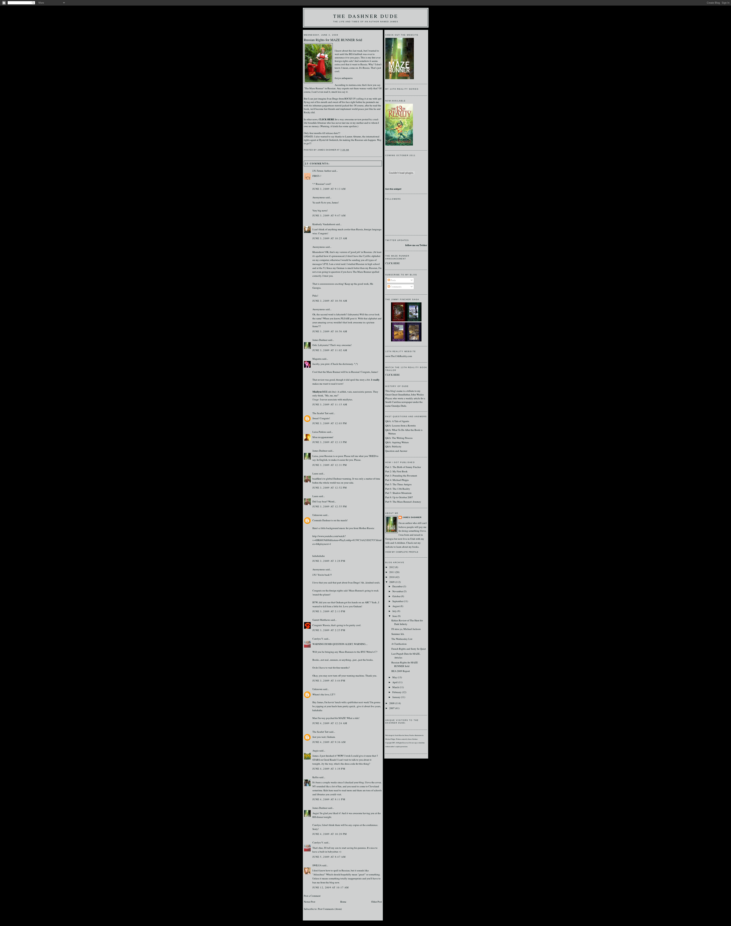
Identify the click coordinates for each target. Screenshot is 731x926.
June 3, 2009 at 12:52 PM (329, 487)
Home (343, 901)
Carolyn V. (317, 638)
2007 (392, 708)
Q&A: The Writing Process (399, 438)
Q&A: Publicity (393, 446)
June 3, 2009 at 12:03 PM (329, 423)
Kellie (315, 777)
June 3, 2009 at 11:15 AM (329, 404)
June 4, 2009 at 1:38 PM (328, 768)
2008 (392, 703)
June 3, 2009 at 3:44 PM (328, 680)
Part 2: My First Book (396, 471)
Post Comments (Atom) (330, 909)
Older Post (376, 901)
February (397, 692)
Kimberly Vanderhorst (323, 224)
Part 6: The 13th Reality (397, 488)
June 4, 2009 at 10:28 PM (329, 834)
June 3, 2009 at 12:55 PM (329, 506)
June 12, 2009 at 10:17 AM (330, 887)
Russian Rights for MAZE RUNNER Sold (333, 39)
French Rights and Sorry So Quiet (408, 648)
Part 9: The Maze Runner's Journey (403, 501)
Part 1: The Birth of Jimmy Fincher (403, 467)
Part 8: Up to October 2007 (399, 497)
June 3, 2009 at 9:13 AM (329, 188)
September (398, 601)
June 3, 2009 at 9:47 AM (329, 215)
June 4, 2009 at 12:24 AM (329, 723)
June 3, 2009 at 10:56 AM (329, 331)
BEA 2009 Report (400, 671)
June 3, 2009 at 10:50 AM (329, 300)
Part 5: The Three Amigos (398, 484)
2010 (392, 577)
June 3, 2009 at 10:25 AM (329, 238)
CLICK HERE (392, 263)
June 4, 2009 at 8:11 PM (328, 799)
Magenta (317, 358)
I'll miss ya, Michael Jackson (406, 629)
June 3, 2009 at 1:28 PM (328, 561)
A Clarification (399, 643)
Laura (315, 473)
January (396, 697)
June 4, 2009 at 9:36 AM (329, 742)
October (396, 596)
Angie (315, 750)
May (395, 677)
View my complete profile (401, 552)
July (394, 611)
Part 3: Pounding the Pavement (401, 475)
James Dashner (319, 340)
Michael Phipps (390, 739)
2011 (392, 572)
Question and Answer (396, 451)
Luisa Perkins (319, 432)
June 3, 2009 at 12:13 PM (329, 442)
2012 (392, 567)
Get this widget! (393, 189)
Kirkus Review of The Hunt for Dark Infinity (407, 622)
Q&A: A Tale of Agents (397, 421)
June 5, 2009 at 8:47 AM (329, 856)
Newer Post (309, 901)
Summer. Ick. (398, 634)
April (395, 682)
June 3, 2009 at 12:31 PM (329, 465)
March (396, 687)
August (396, 606)
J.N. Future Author (321, 170)
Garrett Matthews (321, 620)
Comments (395, 286)
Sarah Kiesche (399, 735)
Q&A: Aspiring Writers (397, 442)
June (395, 616)
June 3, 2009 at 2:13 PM (328, 611)
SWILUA (317, 865)
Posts (393, 280)
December (397, 586)
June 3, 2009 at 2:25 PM (328, 630)
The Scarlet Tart (320, 413)
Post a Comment (312, 895)
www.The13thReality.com (398, 356)
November (398, 591)
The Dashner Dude (365, 16)
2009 (392, 582)
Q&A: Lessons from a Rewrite (400, 425)
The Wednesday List (401, 639)
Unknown (317, 515)
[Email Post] (350, 150)
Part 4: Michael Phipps (397, 480)
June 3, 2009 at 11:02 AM (329, 350)
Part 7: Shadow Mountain (398, 493)
